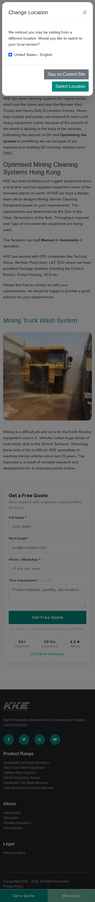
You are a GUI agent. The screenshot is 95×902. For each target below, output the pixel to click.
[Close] (85, 12)
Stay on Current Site (66, 74)
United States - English (33, 54)
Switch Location (70, 86)
